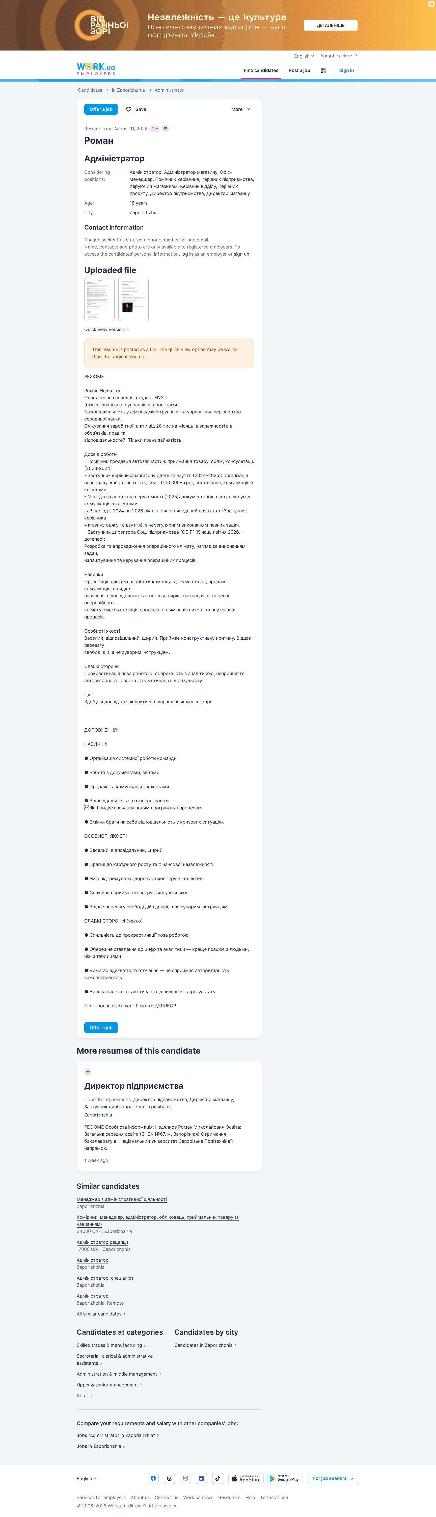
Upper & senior (107, 1384)
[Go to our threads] (169, 1478)
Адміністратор (92, 1260)
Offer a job (101, 109)
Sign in (346, 70)
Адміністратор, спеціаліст (105, 1278)
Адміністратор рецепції (102, 1242)
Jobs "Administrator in (116, 1435)
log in (187, 254)
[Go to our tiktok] (217, 1478)
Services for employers (101, 1497)
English (84, 1478)
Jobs (99, 1446)
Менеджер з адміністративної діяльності (122, 1199)
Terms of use (274, 1497)
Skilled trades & (109, 1345)
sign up (241, 254)
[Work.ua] (96, 69)
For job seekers (337, 55)
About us (140, 1497)
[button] (323, 70)
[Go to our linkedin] (201, 1478)
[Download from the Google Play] (285, 1478)
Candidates (203, 1345)
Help (250, 1497)
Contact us (166, 1497)
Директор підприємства (133, 1086)
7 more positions (153, 1106)
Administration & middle (117, 1374)
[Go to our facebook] (153, 1478)
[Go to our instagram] (185, 1478)
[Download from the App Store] (246, 1478)
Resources (229, 1497)
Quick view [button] (104, 329)
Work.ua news (198, 1497)
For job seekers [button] (330, 1478)
